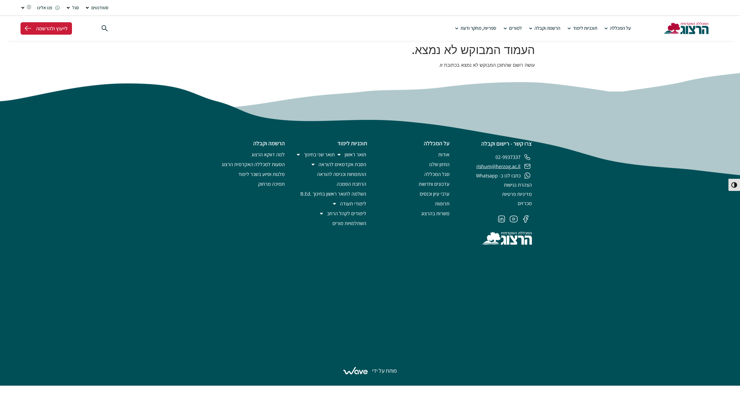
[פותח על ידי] (355, 371)
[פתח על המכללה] (606, 28)
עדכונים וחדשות (434, 184)
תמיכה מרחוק (271, 184)
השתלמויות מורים (349, 223)
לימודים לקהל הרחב (346, 213)
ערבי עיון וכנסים (434, 193)
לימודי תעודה (353, 203)
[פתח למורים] (505, 28)
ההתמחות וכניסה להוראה (341, 174)
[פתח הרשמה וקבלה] (530, 28)
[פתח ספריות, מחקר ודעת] (456, 28)
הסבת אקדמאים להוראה (342, 164)
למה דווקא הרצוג (268, 154)
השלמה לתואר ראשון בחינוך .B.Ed (333, 193)
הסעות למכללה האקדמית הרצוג (253, 164)
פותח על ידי (384, 370)
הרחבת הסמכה (351, 184)
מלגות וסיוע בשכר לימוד (261, 174)
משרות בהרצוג (435, 213)
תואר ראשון (355, 154)
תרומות (442, 203)
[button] (96, 8)
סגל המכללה (436, 174)
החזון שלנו (439, 164)
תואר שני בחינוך (319, 154)
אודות (443, 154)
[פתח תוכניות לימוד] (569, 28)
